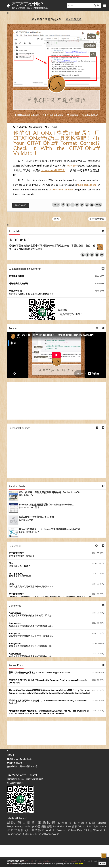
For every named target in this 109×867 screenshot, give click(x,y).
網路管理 (46, 826)
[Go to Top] (103, 855)
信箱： (20, 759)
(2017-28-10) (26, 495)
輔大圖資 (27, 822)
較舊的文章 (98, 219)
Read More (20, 205)
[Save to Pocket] (87, 205)
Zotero (72, 830)
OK (103, 863)
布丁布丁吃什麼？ (28, 3)
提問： (15, 762)
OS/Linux (27, 833)
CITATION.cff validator (61, 189)
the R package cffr (86, 184)
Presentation (14, 833)
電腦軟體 (47, 822)
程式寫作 (17, 830)
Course (37, 833)
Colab (55, 127)
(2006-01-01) (26, 519)
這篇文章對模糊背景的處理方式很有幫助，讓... (31, 646)
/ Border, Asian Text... (51, 492)
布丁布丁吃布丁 (16, 553)
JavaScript (58, 826)
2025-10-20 (97, 690)
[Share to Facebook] (63, 205)
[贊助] (102, 254)
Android (50, 830)
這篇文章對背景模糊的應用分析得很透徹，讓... (31, 625)
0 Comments (37, 127)
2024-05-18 (97, 553)
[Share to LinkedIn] (82, 205)
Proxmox (62, 830)
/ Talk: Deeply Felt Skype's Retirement (40, 672)
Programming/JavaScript (21, 826)
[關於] (82, 254)
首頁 (56, 219)
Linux (68, 826)
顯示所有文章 (73, 19)
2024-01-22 (97, 594)
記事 (74, 826)
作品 (38, 826)
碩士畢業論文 (35, 830)
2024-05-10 (97, 563)
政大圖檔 (65, 822)
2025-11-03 (97, 672)
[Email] (97, 254)
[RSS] (92, 254)
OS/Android (99, 830)
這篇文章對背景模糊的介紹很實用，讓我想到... (31, 636)
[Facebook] (87, 254)
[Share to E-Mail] (91, 205)
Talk (89, 826)
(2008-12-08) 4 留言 (29, 531)
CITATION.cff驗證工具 (53, 170)
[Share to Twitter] (77, 205)
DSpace (82, 826)
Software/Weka (50, 833)
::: (8, 12)
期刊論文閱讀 (85, 822)
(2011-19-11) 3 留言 (29, 507)
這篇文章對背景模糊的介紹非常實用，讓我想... (31, 615)
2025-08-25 (97, 711)
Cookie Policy (78, 863)
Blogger (102, 822)
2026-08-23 (97, 613)
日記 (11, 822)
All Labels (20, 818)
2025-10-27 (97, 680)
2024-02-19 (97, 574)
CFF (49, 127)
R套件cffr (71, 165)
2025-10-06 (97, 700)
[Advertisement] (56, 401)
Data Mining (84, 830)
